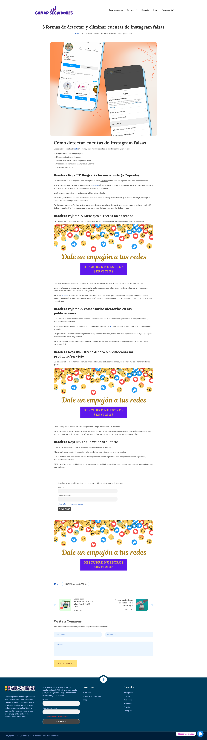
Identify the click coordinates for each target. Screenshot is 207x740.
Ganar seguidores (116, 10)
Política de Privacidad (92, 696)
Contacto (145, 10)
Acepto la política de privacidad (71, 504)
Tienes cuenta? (168, 10)
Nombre (60, 487)
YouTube (128, 700)
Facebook (128, 703)
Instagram (128, 692)
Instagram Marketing (75, 584)
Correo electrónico (64, 495)
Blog (155, 10)
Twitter (127, 707)
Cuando (65, 295)
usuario (96, 185)
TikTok (127, 696)
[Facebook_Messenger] (200, 734)
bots (76, 149)
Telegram (128, 710)
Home (77, 33)
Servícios (130, 10)
